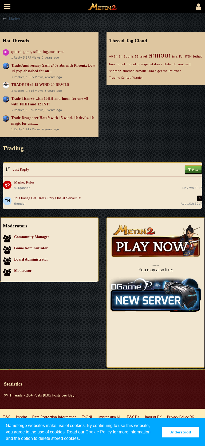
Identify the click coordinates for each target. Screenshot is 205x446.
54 (121, 56)
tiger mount (163, 71)
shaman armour (134, 71)
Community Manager (31, 237)
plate (167, 64)
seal (181, 64)
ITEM (188, 56)
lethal (197, 56)
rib (174, 64)
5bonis (129, 56)
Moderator (22, 271)
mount (131, 64)
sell (188, 64)
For (181, 56)
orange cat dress (149, 64)
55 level (141, 56)
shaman (115, 71)
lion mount (117, 64)
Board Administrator (31, 259)
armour (159, 55)
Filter (195, 169)
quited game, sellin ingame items (37, 52)
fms (175, 56)
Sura (150, 71)
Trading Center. (120, 77)
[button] (7, 6)
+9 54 (113, 56)
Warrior (137, 77)
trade (178, 71)
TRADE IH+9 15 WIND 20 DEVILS (40, 85)
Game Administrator (31, 248)
